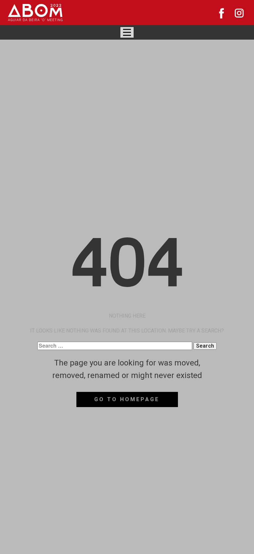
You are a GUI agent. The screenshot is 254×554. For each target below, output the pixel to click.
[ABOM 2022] (35, 12)
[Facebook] (222, 13)
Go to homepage (126, 399)
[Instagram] (239, 13)
